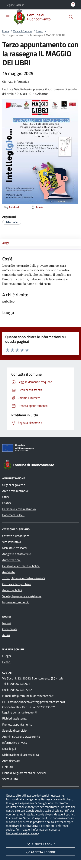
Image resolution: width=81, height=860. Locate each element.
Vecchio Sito (10, 779)
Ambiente (8, 572)
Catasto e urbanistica (15, 535)
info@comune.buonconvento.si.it (32, 695)
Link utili (8, 766)
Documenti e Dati (13, 515)
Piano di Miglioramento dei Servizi (24, 772)
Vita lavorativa (11, 542)
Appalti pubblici (12, 590)
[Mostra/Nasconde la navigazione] (7, 16)
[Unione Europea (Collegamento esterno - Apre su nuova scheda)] (40, 448)
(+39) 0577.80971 (18, 683)
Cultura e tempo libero (16, 584)
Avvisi (6, 635)
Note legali (9, 748)
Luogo (5, 242)
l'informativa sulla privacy (22, 833)
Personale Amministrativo (19, 509)
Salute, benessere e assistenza (21, 596)
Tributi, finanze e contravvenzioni (23, 578)
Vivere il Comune (22, 31)
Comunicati (9, 629)
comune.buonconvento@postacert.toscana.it (36, 701)
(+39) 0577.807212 (19, 689)
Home (5, 31)
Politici (6, 503)
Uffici (5, 497)
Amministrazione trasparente (21, 736)
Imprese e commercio (15, 602)
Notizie (6, 623)
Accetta (43, 852)
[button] (15, 4)
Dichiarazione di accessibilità (20, 754)
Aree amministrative (15, 491)
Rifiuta (43, 844)
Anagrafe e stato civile (16, 554)
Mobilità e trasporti (14, 548)
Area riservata (11, 760)
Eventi (39, 31)
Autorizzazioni (11, 560)
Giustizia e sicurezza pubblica (21, 566)
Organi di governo (13, 484)
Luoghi (6, 656)
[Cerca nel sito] (70, 17)
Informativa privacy (14, 742)
